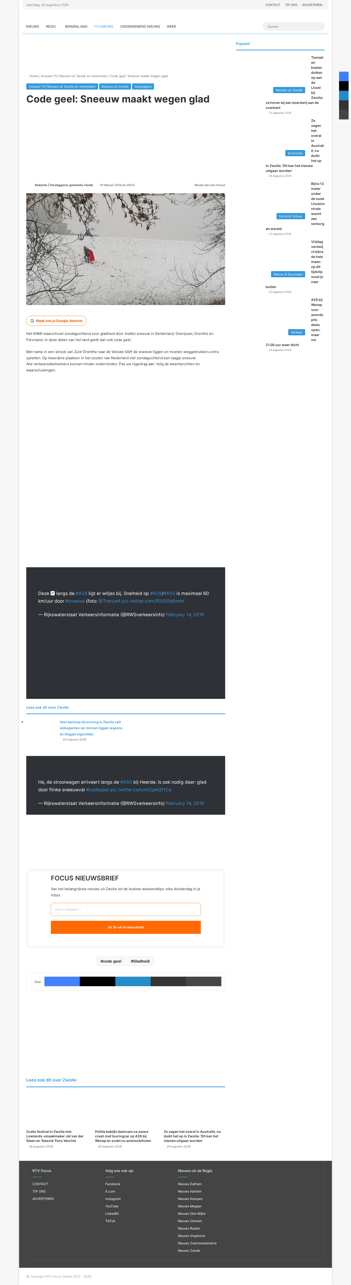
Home (33, 76)
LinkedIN (112, 1213)
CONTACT (273, 5)
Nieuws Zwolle (189, 1251)
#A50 (169, 593)
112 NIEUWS (103, 26)
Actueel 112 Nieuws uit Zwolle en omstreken (74, 76)
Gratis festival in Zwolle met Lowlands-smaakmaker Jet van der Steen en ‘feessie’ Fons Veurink (55, 1136)
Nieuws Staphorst (191, 1236)
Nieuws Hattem (190, 1191)
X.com (110, 1191)
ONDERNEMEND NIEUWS (140, 26)
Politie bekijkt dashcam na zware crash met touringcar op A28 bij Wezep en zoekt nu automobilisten (123, 1136)
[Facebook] (62, 981)
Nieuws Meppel (189, 1206)
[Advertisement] (126, 56)
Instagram (113, 1199)
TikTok (110, 1221)
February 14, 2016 (185, 614)
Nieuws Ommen (190, 1221)
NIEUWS (32, 26)
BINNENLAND (76, 26)
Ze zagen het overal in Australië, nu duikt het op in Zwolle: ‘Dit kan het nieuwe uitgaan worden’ (192, 1136)
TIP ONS (291, 5)
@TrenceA (110, 601)
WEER (171, 26)
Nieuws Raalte (189, 1228)
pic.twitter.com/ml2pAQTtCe (140, 789)
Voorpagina (143, 86)
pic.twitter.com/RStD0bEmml (153, 601)
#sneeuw (75, 601)
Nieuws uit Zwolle (115, 86)
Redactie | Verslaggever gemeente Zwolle (64, 185)
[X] (97, 981)
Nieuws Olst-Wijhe (192, 1213)
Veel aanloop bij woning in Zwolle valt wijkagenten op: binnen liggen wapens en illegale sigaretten (91, 728)
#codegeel (97, 789)
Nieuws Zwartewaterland (197, 1243)
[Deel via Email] (168, 981)
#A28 (81, 593)
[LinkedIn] (133, 981)
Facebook (112, 1184)
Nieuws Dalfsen (190, 1184)
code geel (112, 961)
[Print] (203, 981)
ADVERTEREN (312, 5)
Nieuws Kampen (190, 1199)
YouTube (111, 1206)
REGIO (51, 26)
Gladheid (141, 961)
